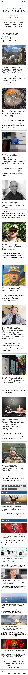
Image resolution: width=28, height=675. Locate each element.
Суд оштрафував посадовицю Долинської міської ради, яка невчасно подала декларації (13, 424)
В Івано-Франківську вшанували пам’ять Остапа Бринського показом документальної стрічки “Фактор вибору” (13, 509)
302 (9, 489)
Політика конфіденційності (14, 673)
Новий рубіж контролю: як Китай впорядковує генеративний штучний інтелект (13, 536)
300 (3, 489)
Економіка (7, 24)
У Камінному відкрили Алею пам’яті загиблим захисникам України (13, 380)
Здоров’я (21, 24)
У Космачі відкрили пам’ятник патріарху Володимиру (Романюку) (13, 69)
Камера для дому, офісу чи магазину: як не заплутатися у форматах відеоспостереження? (13, 559)
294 (9, 486)
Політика (21, 22)
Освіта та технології (14, 29)
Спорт (20, 26)
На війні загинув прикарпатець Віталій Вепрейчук (12, 468)
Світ (15, 26)
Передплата (17, 17)
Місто (5, 22)
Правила (25, 673)
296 (15, 486)
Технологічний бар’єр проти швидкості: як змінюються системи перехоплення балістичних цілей (13, 628)
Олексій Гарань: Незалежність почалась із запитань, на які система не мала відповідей (13, 582)
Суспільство (13, 22)
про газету (24, 1)
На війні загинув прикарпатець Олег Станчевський (11, 246)
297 (19, 486)
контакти (25, 3)
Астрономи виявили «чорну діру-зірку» (14, 650)
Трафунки (8, 26)
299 (25, 486)
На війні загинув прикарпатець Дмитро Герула (13, 204)
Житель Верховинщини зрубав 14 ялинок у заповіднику (13, 113)
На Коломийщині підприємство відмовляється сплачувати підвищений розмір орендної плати (13, 159)
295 (12, 486)
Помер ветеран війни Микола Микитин (12, 289)
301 (6, 489)
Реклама (10, 17)
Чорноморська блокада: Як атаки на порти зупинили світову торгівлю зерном (13, 605)
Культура (14, 24)
